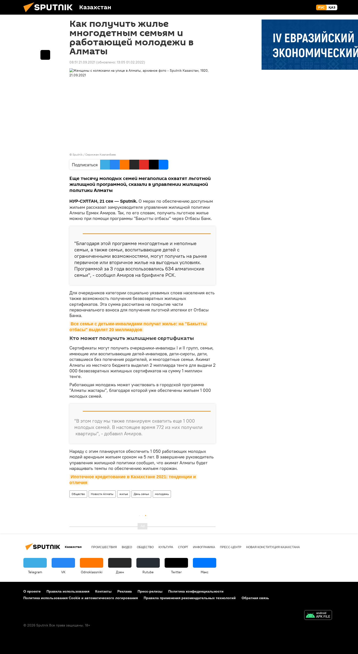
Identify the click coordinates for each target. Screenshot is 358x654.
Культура (166, 547)
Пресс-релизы (150, 591)
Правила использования (68, 591)
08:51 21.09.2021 (82, 62)
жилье (123, 494)
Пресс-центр (230, 547)
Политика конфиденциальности (196, 591)
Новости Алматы (102, 494)
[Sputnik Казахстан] (50, 13)
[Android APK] (318, 615)
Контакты (103, 591)
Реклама (124, 591)
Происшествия (104, 547)
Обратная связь (255, 598)
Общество (78, 494)
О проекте (32, 591)
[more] (45, 55)
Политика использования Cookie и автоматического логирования (80, 598)
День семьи (141, 494)
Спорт (183, 547)
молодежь (162, 494)
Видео (127, 547)
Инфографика (204, 547)
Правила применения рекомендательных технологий (190, 598)
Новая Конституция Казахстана (273, 547)
